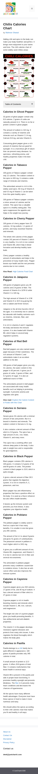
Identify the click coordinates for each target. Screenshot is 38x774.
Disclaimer (7, 739)
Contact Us (7, 735)
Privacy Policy (9, 743)
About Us (6, 732)
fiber (17, 683)
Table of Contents (13, 104)
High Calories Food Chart (23, 272)
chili (20, 648)
